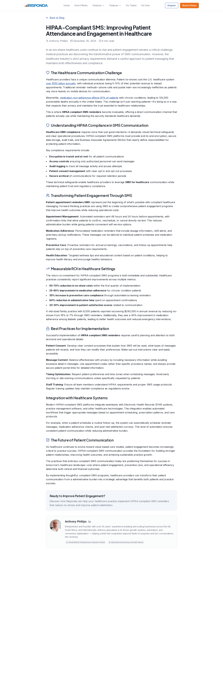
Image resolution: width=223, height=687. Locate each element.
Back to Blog (57, 17)
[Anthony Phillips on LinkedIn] (89, 521)
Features (114, 5)
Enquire (172, 5)
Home (67, 5)
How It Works (81, 5)
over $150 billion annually (61, 83)
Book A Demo (189, 5)
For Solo (145, 5)
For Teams (131, 5)
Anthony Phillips (76, 521)
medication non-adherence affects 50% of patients (89, 97)
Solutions (97, 5)
